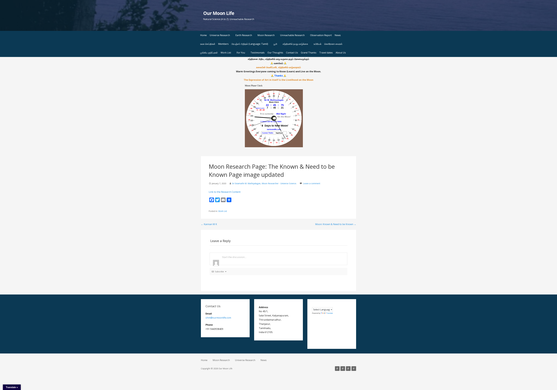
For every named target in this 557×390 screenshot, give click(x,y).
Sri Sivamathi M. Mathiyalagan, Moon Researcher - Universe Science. (264, 183)
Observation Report (321, 35)
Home (203, 35)
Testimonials (258, 52)
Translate (329, 313)
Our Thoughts (275, 52)
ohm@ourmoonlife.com (218, 317)
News (338, 35)
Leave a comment (311, 183)
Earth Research (243, 35)
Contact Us (292, 52)
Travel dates (326, 52)
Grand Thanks (308, 52)
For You (241, 52)
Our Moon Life (218, 13)
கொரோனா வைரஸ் (333, 44)
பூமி (275, 44)
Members (223, 44)
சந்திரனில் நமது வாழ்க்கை (295, 44)
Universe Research (220, 35)
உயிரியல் (317, 44)
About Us (341, 52)
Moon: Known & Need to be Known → (335, 224)
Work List (226, 52)
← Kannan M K (209, 224)
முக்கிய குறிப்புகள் (209, 52)
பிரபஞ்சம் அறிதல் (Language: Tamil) (250, 44)
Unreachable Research (292, 35)
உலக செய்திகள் (207, 44)
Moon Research (266, 35)
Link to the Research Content (224, 191)
